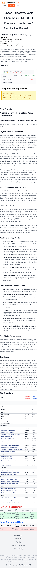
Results (18, 542)
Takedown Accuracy (6, 465)
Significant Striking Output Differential (10, 445)
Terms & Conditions (18, 545)
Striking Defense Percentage (8, 451)
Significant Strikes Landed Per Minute (10, 434)
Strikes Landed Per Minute (7, 432)
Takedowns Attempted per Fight (9, 460)
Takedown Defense (6, 463)
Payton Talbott (6, 79)
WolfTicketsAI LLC (25, 565)
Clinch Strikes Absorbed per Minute (10, 502)
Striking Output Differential (7, 443)
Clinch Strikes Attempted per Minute (10, 500)
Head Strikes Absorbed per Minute (9, 474)
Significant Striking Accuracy (8, 430)
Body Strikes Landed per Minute (9, 479)
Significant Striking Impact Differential (10, 441)
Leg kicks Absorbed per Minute (9, 492)
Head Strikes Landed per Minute (9, 470)
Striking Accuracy (5, 428)
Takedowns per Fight (6, 458)
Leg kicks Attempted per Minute (9, 490)
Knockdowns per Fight (6, 436)
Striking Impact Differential (7, 438)
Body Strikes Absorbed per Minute (9, 483)
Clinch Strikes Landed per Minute (9, 497)
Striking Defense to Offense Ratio (9, 447)
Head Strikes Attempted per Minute (10, 472)
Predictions (18, 538)
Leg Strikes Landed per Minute (8, 488)
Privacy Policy (18, 549)
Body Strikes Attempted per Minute (10, 481)
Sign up (12, 5)
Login (4, 5)
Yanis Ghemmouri (7, 82)
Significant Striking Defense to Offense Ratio (12, 449)
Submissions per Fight (6, 456)
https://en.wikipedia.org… (15, 46)
